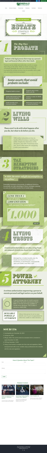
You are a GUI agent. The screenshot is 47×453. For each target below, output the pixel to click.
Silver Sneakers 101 (34, 396)
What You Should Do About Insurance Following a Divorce (8, 397)
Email (25, 362)
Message (3, 368)
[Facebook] (39, 1)
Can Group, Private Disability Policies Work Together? (22, 396)
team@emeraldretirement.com (26, 0)
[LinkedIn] (37, 1)
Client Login (44, 0)
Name (3, 362)
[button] (6, 8)
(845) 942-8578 (18, 0)
